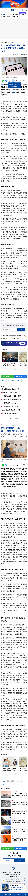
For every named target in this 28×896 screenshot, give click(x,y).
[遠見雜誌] (14, 9)
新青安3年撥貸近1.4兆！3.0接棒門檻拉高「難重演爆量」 (19, 821)
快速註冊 (19, 860)
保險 (20, 781)
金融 (6, 425)
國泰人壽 (4, 781)
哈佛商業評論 (13, 872)
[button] (15, 369)
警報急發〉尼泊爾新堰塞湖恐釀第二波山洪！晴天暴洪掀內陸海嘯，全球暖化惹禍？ (19, 803)
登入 (10, 86)
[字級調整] (16, 81)
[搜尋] (26, 10)
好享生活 (14, 792)
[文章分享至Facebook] (6, 81)
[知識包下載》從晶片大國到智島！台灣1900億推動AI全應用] (5, 887)
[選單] (2, 10)
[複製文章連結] (10, 81)
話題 (13, 827)
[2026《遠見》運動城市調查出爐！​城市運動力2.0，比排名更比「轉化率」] (6, 830)
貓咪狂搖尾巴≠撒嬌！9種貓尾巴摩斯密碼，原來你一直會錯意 (19, 839)
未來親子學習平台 (10, 874)
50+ (19, 874)
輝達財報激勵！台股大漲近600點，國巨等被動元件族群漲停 (19, 812)
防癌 (3, 784)
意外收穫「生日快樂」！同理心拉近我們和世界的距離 (19, 794)
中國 (7, 84)
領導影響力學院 (14, 876)
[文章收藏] (13, 81)
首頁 (2, 42)
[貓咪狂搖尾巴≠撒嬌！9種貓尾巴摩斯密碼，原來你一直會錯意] (6, 839)
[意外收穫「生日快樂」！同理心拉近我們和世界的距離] (6, 794)
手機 (20, 92)
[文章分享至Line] (2, 81)
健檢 (15, 781)
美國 (2, 84)
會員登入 (8, 860)
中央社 (2, 54)
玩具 (13, 92)
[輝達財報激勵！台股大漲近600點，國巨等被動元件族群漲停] (6, 812)
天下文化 (21, 872)
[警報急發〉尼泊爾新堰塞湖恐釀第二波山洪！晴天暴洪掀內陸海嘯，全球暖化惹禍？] (6, 803)
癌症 (10, 781)
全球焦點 (12, 42)
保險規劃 (12, 425)
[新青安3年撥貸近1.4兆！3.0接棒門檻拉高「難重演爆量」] (6, 821)
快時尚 (19, 380)
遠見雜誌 (4, 872)
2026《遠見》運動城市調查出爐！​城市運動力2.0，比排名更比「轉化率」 (19, 830)
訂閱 (21, 329)
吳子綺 (2, 436)
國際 (6, 42)
